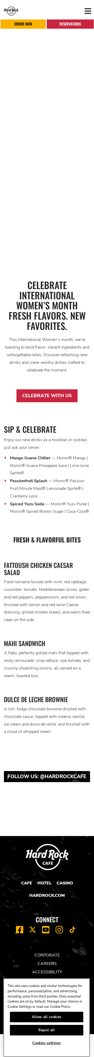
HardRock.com (47, 895)
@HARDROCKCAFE (63, 776)
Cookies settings (46, 1043)
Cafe (26, 883)
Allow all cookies (46, 1017)
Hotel (44, 883)
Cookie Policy (60, 1006)
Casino (65, 883)
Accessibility (47, 972)
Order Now (23, 24)
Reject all (46, 1030)
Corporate (47, 955)
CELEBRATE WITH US (47, 395)
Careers (47, 964)
